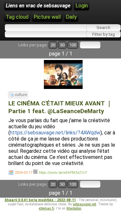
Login (82, 6)
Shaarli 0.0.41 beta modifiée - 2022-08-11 (40, 200)
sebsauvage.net (84, 204)
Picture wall (47, 17)
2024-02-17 (23, 173)
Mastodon (73, 208)
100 (72, 45)
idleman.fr (46, 208)
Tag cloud (17, 17)
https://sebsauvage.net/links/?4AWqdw (55, 133)
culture (21, 95)
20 (53, 45)
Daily (71, 17)
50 (62, 45)
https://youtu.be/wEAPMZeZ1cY (63, 173)
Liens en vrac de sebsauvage (38, 6)
